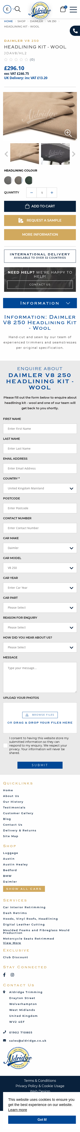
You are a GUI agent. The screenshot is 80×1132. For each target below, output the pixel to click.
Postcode (11, 498)
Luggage (10, 853)
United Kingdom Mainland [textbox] (26, 488)
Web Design (40, 1091)
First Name (12, 419)
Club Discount (15, 957)
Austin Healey (15, 864)
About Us (11, 796)
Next (72, 154)
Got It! (42, 1119)
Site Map (10, 836)
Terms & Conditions (40, 1081)
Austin (9, 858)
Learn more (17, 1110)
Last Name (11, 439)
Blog (7, 819)
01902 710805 (21, 1032)
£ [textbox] (7, 9)
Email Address (15, 458)
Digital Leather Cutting (24, 924)
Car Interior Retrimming (24, 907)
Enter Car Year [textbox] (17, 588)
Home (8, 21)
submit (40, 765)
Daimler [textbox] (13, 548)
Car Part (10, 598)
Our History (13, 801)
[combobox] (7, 9)
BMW (7, 875)
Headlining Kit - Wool (21, 26)
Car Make (11, 538)
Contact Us (40, 284)
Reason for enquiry (20, 617)
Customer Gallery (18, 813)
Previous (7, 154)
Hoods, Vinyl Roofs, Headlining (30, 918)
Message (10, 657)
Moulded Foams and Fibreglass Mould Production (36, 931)
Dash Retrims (15, 913)
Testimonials (14, 807)
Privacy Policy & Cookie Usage (40, 1086)
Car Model (12, 558)
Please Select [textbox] (17, 607)
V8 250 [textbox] (12, 568)
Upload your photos (21, 698)
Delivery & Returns (20, 830)
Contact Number (17, 518)
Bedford (10, 870)
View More (12, 942)
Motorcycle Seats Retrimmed (28, 938)
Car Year (10, 578)
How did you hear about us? (27, 637)
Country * (11, 478)
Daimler (36, 21)
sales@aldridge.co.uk (28, 1040)
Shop (21, 21)
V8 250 (51, 21)
